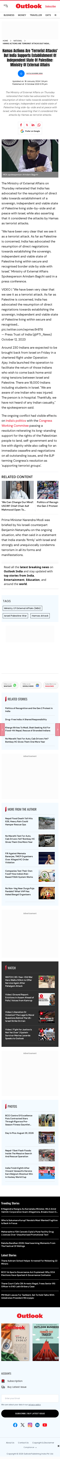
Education (33, 580)
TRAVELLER (36, 15)
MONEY (22, 15)
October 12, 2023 (14, 339)
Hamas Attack (40, 615)
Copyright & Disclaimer (43, 1442)
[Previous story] (2, 729)
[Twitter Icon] (22, 1424)
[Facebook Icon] (15, 1424)
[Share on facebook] (21, 125)
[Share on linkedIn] (33, 125)
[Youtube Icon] (44, 1424)
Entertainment (14, 580)
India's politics (16, 421)
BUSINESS (9, 15)
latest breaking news (34, 567)
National (18, 40)
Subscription (14, 1381)
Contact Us (23, 1442)
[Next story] (57, 729)
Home (5, 40)
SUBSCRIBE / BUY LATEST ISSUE (30, 1413)
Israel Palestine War (15, 615)
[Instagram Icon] (30, 1424)
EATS (48, 15)
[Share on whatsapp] (39, 125)
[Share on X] (27, 125)
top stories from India (19, 575)
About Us (10, 1442)
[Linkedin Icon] (37, 1424)
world (23, 584)
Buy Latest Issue (16, 1387)
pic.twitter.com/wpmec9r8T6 (22, 329)
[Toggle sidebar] (8, 6)
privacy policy (34, 1404)
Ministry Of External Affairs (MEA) (22, 608)
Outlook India (13, 571)
